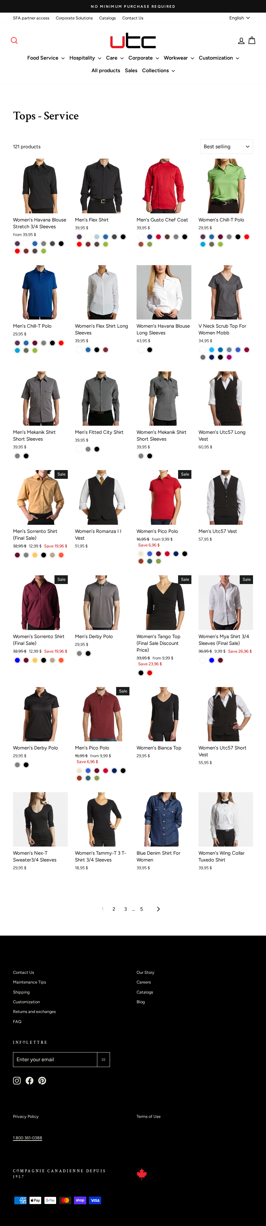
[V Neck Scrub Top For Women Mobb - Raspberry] (247, 350)
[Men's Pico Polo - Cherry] (106, 771)
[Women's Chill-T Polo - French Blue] (212, 237)
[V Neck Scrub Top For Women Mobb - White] (203, 350)
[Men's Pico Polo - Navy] (114, 771)
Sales (131, 70)
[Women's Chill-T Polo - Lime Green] (220, 244)
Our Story (145, 972)
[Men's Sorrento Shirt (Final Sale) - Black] (44, 555)
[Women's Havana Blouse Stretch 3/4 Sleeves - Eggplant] (17, 244)
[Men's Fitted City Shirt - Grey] (88, 449)
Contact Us (132, 18)
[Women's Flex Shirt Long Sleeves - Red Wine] (106, 350)
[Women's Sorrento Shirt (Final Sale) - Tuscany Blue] (17, 660)
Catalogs (107, 18)
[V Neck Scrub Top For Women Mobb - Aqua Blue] (212, 350)
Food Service (43, 58)
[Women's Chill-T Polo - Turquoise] (203, 244)
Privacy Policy (26, 1116)
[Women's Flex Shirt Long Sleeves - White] (79, 350)
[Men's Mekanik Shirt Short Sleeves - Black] (26, 456)
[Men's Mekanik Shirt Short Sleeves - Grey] (17, 456)
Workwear (176, 58)
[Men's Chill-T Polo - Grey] (44, 343)
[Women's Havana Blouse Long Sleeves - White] (141, 350)
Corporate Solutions (74, 18)
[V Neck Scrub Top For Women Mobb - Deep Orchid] (229, 357)
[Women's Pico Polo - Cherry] (167, 554)
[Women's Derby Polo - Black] (26, 765)
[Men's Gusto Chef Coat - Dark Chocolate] (167, 237)
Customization (216, 58)
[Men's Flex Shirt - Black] (123, 237)
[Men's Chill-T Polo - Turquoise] (17, 350)
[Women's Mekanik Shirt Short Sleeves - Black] (150, 456)
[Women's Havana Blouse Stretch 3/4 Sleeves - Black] (61, 244)
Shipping (21, 992)
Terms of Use (149, 1116)
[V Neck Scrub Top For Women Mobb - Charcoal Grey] (203, 357)
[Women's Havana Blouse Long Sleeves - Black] (150, 350)
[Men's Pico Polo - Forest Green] (88, 778)
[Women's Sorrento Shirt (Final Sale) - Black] (44, 660)
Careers (144, 982)
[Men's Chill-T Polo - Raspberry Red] (61, 343)
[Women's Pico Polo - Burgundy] (158, 554)
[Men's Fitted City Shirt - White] (79, 449)
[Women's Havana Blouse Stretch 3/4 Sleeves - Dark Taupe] (35, 251)
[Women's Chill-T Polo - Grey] (229, 237)
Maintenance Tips (29, 982)
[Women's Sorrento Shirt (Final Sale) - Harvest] (35, 660)
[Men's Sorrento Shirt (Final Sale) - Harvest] (35, 555)
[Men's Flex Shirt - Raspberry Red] (79, 244)
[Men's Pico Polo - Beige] (79, 771)
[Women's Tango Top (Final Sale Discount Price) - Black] (141, 673)
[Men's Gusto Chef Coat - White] (141, 237)
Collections (156, 70)
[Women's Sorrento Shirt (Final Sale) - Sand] (52, 660)
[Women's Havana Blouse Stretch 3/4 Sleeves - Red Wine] (26, 251)
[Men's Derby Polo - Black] (88, 653)
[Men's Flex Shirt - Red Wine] (88, 244)
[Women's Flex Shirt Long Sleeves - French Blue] (88, 350)
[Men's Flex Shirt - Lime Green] (106, 244)
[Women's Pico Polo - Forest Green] (150, 561)
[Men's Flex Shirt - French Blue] (106, 237)
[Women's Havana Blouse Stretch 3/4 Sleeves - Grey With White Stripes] (52, 244)
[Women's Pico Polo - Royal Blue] (150, 554)
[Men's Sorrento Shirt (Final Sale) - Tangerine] (61, 555)
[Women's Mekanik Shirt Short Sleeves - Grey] (141, 456)
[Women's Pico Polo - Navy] (176, 554)
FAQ (17, 1021)
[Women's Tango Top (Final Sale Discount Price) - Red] (150, 673)
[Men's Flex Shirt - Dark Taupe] (97, 244)
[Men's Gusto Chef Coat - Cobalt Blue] (150, 237)
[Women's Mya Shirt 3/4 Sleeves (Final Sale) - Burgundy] (220, 660)
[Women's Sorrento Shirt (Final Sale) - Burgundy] (26, 660)
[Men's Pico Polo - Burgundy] (97, 771)
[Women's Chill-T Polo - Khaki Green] (212, 244)
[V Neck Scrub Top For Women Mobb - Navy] (212, 357)
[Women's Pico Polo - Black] (185, 554)
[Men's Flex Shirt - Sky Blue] (97, 237)
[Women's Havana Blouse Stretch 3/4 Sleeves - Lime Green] (44, 251)
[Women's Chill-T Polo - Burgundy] (220, 237)
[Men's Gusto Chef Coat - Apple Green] (150, 244)
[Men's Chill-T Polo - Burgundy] (35, 343)
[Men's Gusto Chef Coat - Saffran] (141, 244)
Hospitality (82, 58)
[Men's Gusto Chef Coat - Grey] (176, 237)
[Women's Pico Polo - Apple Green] (158, 561)
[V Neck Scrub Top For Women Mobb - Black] (220, 357)
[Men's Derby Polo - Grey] (79, 653)
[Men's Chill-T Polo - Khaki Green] (26, 350)
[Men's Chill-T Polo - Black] (52, 343)
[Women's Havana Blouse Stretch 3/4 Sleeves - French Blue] (35, 244)
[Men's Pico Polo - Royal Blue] (88, 771)
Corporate (141, 58)
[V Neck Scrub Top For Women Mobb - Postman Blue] (229, 350)
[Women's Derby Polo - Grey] (17, 765)
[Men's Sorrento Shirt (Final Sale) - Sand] (52, 555)
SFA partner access (31, 18)
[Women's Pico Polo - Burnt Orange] (141, 561)
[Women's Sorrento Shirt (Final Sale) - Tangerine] (61, 660)
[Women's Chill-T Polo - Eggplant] (203, 237)
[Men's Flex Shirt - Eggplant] (79, 237)
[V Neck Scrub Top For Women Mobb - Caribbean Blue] (220, 350)
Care (112, 58)
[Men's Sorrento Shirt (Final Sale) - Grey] (26, 555)
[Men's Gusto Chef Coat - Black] (185, 237)
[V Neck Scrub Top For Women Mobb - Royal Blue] (238, 350)
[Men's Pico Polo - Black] (123, 771)
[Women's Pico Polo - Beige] (141, 554)
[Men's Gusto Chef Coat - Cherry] (158, 237)
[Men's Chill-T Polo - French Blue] (26, 343)
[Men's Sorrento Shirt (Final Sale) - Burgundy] (17, 555)
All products (105, 70)
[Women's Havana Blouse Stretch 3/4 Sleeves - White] (26, 244)
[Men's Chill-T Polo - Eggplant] (17, 343)
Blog (141, 1001)
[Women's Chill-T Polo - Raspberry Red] (247, 237)
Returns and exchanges (34, 1011)
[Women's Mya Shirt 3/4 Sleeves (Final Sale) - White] (203, 660)
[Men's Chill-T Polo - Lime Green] (35, 350)
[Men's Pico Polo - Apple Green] (97, 778)
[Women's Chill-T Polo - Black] (238, 237)
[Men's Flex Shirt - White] (88, 237)
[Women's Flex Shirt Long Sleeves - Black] (97, 350)
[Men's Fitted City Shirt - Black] (97, 449)
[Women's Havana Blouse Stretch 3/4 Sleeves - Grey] (44, 244)
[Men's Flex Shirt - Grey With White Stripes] (114, 237)
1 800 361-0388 (27, 1137)
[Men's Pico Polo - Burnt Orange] (79, 778)
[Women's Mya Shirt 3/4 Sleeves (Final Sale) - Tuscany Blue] (212, 660)
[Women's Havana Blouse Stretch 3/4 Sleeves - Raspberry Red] (17, 251)
